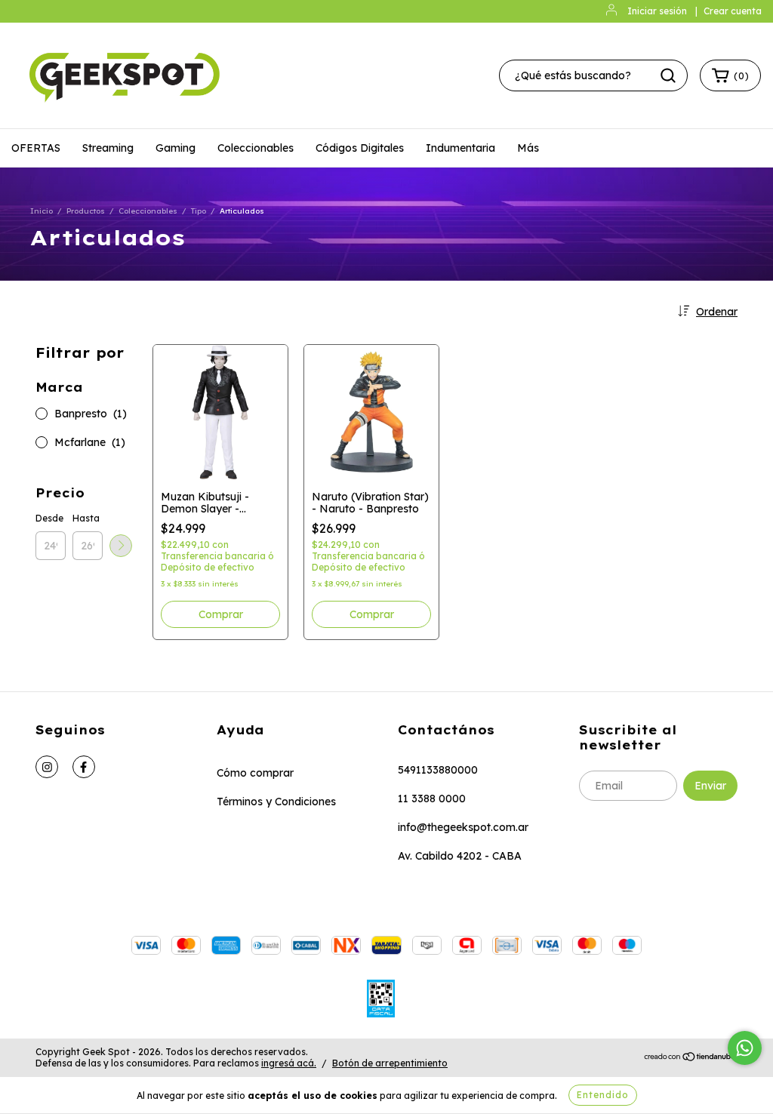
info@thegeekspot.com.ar (463, 827)
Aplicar (120, 545)
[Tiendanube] (690, 1057)
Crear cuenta (733, 11)
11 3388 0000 (432, 798)
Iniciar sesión (657, 11)
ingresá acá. (288, 1063)
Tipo (198, 211)
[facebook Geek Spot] (83, 766)
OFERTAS (35, 148)
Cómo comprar (255, 773)
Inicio (41, 211)
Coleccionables (255, 148)
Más (528, 148)
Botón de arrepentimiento (390, 1063)
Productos (85, 211)
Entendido (603, 1094)
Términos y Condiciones (276, 801)
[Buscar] (668, 75)
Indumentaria (460, 148)
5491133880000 (438, 770)
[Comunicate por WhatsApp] (745, 1048)
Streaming (108, 148)
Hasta (86, 518)
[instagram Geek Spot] (46, 766)
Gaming (176, 148)
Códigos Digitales (360, 148)
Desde (49, 518)
